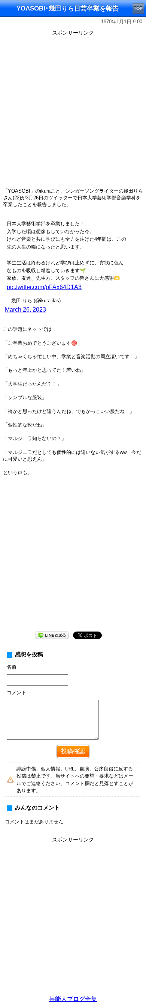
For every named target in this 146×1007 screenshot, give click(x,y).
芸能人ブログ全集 (73, 999)
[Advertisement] (73, 111)
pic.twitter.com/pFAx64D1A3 (44, 287)
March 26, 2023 (25, 309)
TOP (138, 8)
